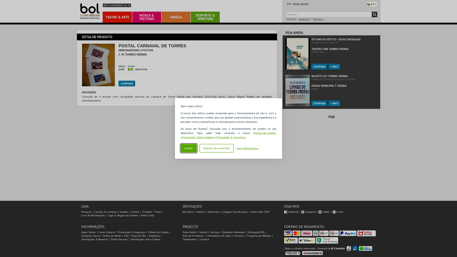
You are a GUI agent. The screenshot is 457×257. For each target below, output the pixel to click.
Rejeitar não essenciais (217, 148)
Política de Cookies (264, 133)
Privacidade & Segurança (230, 137)
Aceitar (189, 148)
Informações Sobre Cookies (197, 137)
